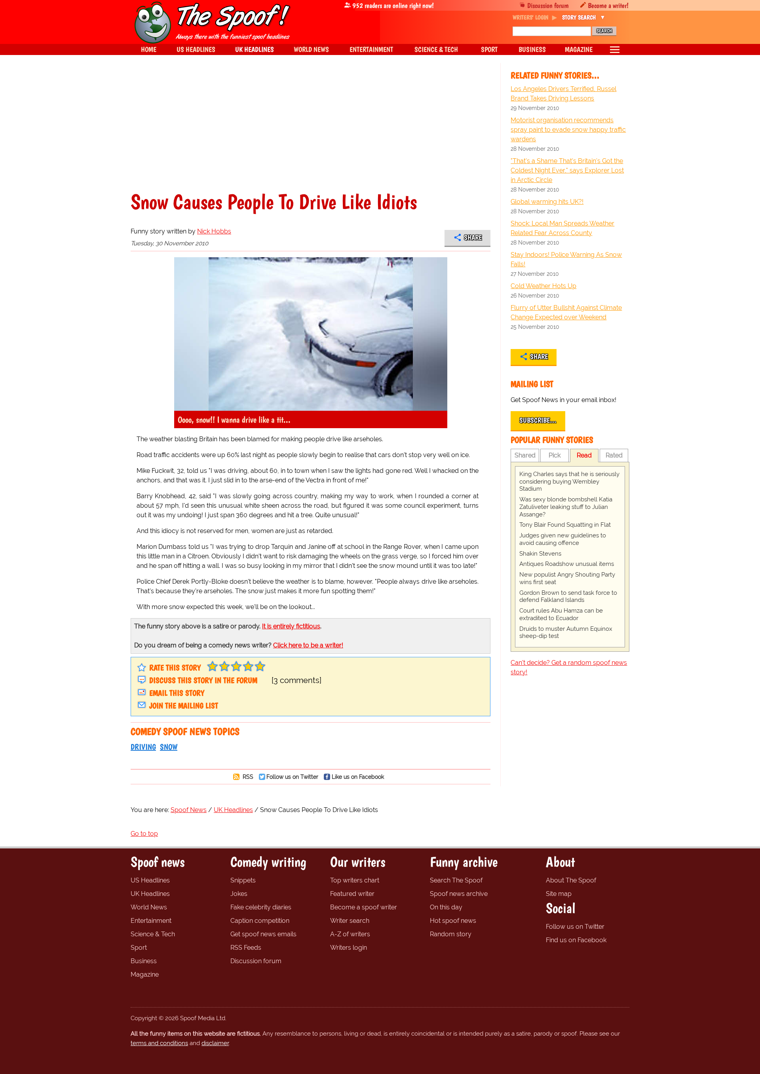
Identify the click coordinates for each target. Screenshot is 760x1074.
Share (473, 237)
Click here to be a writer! (308, 645)
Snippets (243, 880)
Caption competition (259, 920)
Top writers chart (354, 880)
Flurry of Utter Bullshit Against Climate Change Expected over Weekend (566, 312)
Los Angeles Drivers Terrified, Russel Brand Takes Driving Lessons (563, 93)
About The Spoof (571, 880)
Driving (143, 746)
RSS (247, 776)
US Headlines (150, 880)
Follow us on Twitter (292, 776)
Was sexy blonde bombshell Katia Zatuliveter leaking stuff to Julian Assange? (565, 507)
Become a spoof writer (363, 907)
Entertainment (151, 920)
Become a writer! (608, 5)
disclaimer (215, 1043)
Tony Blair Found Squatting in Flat (565, 524)
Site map (559, 894)
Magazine (145, 974)
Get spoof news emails (263, 934)
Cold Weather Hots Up (543, 286)
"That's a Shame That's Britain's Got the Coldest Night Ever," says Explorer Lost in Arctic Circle (567, 170)
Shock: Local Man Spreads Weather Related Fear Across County (562, 228)
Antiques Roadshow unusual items (566, 563)
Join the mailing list (183, 705)
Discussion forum (548, 5)
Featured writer (352, 894)
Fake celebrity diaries (260, 907)
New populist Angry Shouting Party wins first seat (567, 578)
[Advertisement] (310, 132)
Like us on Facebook (358, 776)
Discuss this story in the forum (203, 680)
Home (148, 49)
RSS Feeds (245, 947)
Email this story (176, 693)
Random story (450, 934)
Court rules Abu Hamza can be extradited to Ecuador (561, 614)
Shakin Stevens (540, 553)
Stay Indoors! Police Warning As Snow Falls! (566, 259)
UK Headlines (150, 894)
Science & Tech (153, 934)
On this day (446, 907)
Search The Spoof (456, 880)
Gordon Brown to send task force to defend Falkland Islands (568, 596)
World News (149, 907)
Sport (139, 947)
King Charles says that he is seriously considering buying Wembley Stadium (569, 482)
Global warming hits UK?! (547, 201)
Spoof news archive (459, 894)
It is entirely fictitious (291, 626)
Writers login (348, 947)
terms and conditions (159, 1043)
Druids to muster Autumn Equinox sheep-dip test (565, 632)
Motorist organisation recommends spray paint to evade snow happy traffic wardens (568, 129)
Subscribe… (538, 420)
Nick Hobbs (214, 231)
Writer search (349, 920)
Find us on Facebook (576, 940)
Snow (168, 746)
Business (144, 961)
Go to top (144, 833)
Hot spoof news (453, 920)
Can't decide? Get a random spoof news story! (569, 667)
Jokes (238, 894)
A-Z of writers (350, 934)
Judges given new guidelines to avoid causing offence (562, 539)
